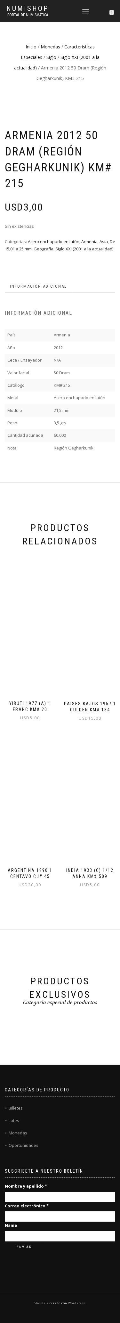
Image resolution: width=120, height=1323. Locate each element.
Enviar (24, 1247)
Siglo (51, 57)
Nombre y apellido (26, 1186)
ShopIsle (42, 1303)
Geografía (43, 249)
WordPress (76, 1303)
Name (11, 1225)
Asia (104, 241)
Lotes (14, 1120)
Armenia (89, 241)
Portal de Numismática (27, 15)
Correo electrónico (27, 1206)
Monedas (50, 47)
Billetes (16, 1108)
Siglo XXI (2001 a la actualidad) (84, 249)
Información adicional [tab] (38, 286)
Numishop (27, 8)
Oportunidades (23, 1145)
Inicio (31, 47)
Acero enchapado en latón (53, 241)
